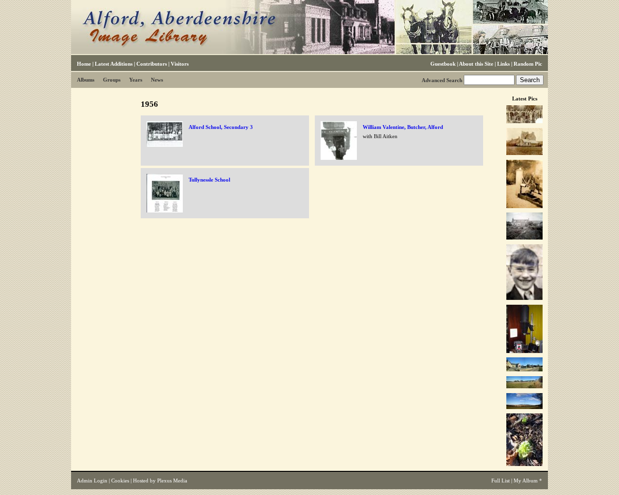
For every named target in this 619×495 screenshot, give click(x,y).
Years (135, 80)
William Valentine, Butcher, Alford (403, 127)
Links (503, 64)
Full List (500, 480)
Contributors (151, 64)
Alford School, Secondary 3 (221, 127)
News (157, 80)
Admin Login (92, 480)
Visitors (180, 64)
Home (84, 64)
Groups (111, 80)
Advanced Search (442, 80)
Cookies (120, 480)
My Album (526, 480)
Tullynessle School (209, 180)
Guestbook (443, 64)
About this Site (476, 64)
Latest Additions (114, 64)
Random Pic (528, 64)
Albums (85, 80)
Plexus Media (172, 480)
